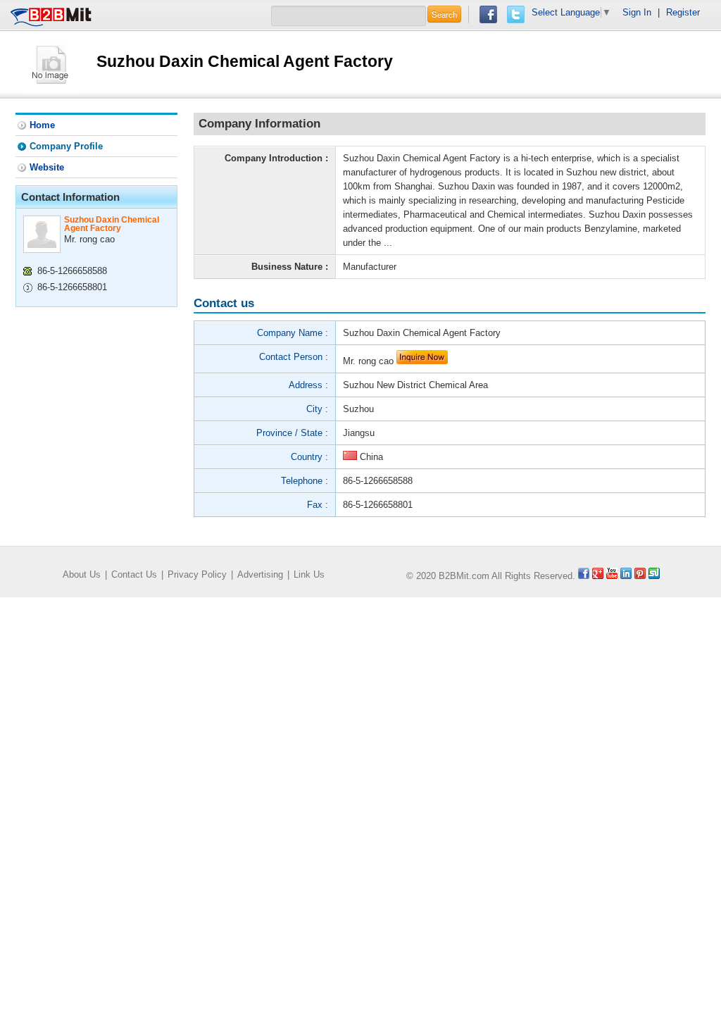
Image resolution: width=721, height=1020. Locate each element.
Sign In (636, 12)
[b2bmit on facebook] (583, 576)
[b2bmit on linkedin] (626, 576)
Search (444, 14)
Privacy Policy (197, 574)
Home (42, 125)
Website (47, 167)
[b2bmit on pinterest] (640, 576)
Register (683, 12)
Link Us (309, 574)
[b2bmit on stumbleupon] (654, 576)
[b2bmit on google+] (597, 576)
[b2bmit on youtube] (611, 576)
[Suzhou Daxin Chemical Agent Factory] (51, 63)
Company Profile (66, 146)
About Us (82, 574)
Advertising (260, 574)
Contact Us (134, 574)
